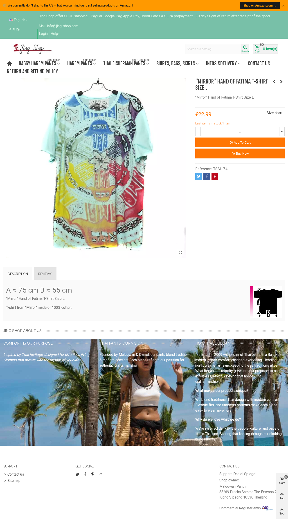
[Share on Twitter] (198, 176)
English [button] (19, 20)
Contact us (259, 63)
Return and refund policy (32, 71)
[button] (55, 34)
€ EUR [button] (14, 30)
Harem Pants (82, 62)
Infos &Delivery (221, 63)
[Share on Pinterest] (215, 176)
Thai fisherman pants (126, 62)
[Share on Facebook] (206, 176)
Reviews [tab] (45, 274)
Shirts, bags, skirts (175, 63)
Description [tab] (18, 274)
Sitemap (13, 480)
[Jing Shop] (38, 49)
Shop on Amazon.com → (259, 5)
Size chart (274, 113)
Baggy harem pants (40, 62)
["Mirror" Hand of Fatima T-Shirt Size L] (180, 252)
